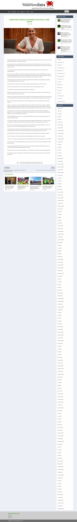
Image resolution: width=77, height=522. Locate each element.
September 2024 (61, 172)
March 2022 (60, 256)
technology (60, 95)
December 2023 (60, 197)
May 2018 (59, 385)
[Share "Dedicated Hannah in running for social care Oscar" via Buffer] (35, 163)
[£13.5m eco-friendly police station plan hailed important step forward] (35, 181)
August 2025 (60, 141)
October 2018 (60, 371)
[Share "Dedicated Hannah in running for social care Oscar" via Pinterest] (30, 163)
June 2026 (60, 113)
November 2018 (61, 368)
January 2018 (60, 396)
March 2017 (60, 424)
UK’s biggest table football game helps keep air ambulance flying (23, 187)
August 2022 (60, 242)
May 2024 (59, 183)
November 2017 (61, 402)
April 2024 (59, 186)
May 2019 (59, 351)
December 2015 (60, 466)
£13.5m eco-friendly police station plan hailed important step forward (35, 187)
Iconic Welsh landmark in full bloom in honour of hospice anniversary (48, 187)
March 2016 (60, 458)
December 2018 (60, 365)
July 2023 (59, 211)
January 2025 (60, 161)
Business (14, 11)
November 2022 (61, 234)
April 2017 (59, 421)
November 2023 (61, 200)
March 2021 (60, 290)
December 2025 (60, 130)
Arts (18, 11)
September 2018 (61, 374)
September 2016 (61, 441)
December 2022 (60, 231)
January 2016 (60, 463)
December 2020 (60, 298)
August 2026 (60, 108)
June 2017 (60, 416)
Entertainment (60, 73)
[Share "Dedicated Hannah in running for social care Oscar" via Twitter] (23, 163)
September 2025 (61, 138)
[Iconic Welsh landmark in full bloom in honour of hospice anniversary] (48, 180)
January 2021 (60, 295)
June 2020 (60, 315)
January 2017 (60, 430)
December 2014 (60, 500)
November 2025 (61, 133)
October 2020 (60, 304)
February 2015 (60, 494)
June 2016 (60, 449)
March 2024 (60, 189)
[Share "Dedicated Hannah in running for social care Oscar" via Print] (41, 163)
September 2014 (61, 508)
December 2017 (60, 399)
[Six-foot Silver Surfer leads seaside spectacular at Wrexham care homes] (59, 20)
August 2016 (60, 444)
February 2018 (60, 393)
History (59, 87)
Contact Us (10, 517)
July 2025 (59, 144)
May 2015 (59, 486)
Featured (68, 29)
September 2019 (61, 340)
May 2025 (59, 150)
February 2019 (60, 360)
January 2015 (60, 497)
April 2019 (59, 354)
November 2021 (61, 267)
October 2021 (60, 270)
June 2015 (60, 483)
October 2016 (60, 438)
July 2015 (59, 480)
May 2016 (59, 452)
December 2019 (60, 332)
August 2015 (60, 477)
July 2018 (59, 379)
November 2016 (61, 435)
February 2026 (60, 124)
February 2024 (60, 192)
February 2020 (60, 326)
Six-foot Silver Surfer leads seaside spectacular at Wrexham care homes (66, 20)
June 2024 (60, 180)
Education (22, 11)
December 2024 (60, 164)
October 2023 (60, 203)
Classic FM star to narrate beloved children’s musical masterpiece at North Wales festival (66, 27)
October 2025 (60, 136)
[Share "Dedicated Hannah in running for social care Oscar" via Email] (39, 163)
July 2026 (59, 110)
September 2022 (61, 239)
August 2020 (60, 309)
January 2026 (60, 127)
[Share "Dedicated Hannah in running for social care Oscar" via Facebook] (21, 163)
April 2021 (59, 287)
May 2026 (59, 116)
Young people (60, 101)
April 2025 (59, 152)
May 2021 (59, 284)
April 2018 (59, 388)
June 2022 (60, 248)
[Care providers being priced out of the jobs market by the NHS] (10, 180)
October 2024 (60, 169)
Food (59, 81)
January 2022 (60, 262)
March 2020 (60, 323)
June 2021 (60, 281)
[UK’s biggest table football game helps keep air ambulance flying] (23, 180)
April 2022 (59, 253)
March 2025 (60, 155)
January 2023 (60, 228)
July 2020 (59, 312)
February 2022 (60, 259)
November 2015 (61, 469)
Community (60, 67)
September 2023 (61, 206)
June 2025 (60, 147)
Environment (60, 76)
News (9, 11)
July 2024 (59, 178)
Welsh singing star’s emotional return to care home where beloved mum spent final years (66, 34)
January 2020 (60, 329)
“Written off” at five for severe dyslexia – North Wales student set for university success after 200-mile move (65, 48)
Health (67, 22)
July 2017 (59, 413)
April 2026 (59, 119)
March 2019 (60, 357)
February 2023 (60, 225)
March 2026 (60, 122)
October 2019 (60, 337)
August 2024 (60, 175)
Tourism (28, 11)
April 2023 (59, 220)
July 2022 (59, 245)
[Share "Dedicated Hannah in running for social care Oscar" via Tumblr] (28, 163)
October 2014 (60, 505)
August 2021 (60, 276)
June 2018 (60, 382)
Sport (32, 11)
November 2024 (61, 166)
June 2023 (60, 214)
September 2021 (61, 273)
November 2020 (61, 301)
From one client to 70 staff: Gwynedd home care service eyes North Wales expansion (66, 40)
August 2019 (60, 343)
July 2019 (59, 346)
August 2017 (60, 410)
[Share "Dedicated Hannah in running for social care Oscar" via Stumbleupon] (37, 163)
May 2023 (59, 217)
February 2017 (60, 427)
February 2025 (60, 158)
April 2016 (59, 455)
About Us (10, 515)
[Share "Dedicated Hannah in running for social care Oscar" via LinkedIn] (32, 163)
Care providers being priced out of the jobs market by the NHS (9, 187)
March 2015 (60, 491)
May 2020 (59, 318)
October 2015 (60, 472)
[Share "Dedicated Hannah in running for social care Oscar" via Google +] (26, 163)
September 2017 (61, 407)
